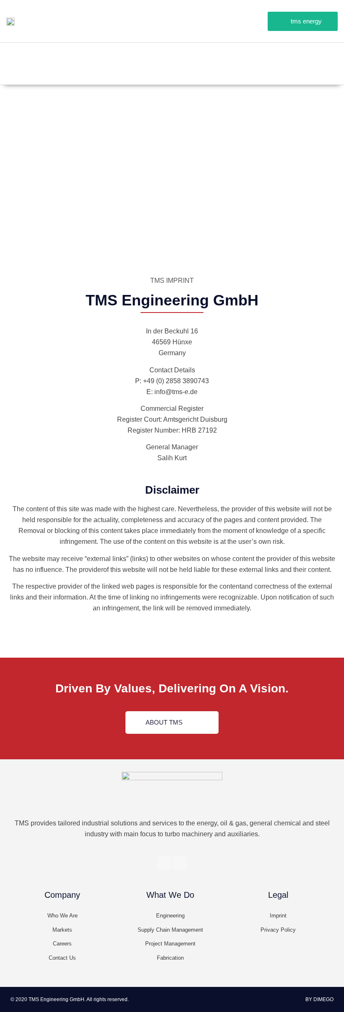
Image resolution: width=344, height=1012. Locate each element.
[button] (303, 21)
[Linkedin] (329, 55)
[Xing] (310, 55)
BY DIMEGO (319, 999)
